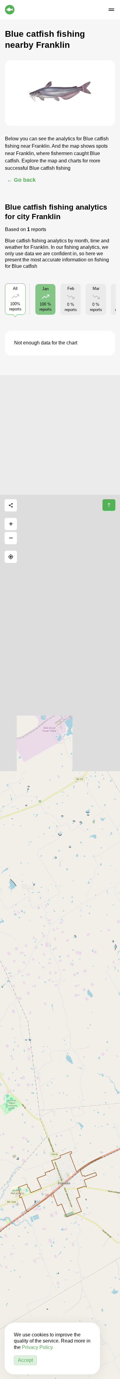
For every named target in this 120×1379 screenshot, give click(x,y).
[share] (11, 505)
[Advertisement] (60, 435)
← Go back (21, 180)
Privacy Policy (37, 1347)
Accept (25, 1360)
